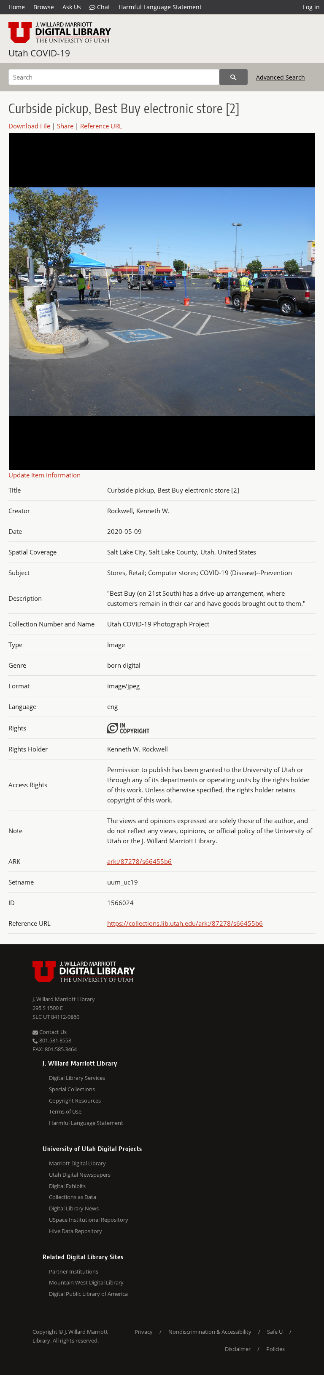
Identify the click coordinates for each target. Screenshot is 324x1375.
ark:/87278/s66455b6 (139, 861)
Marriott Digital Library (77, 1163)
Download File (29, 126)
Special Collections (72, 1089)
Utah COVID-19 (39, 53)
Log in (311, 7)
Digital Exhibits (67, 1186)
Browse (43, 7)
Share (65, 126)
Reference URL (101, 126)
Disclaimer (238, 1349)
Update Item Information (44, 475)
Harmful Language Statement (160, 7)
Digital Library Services (77, 1078)
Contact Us (52, 1032)
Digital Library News (74, 1208)
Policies (275, 1349)
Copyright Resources (75, 1100)
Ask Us (71, 7)
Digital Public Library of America (88, 1294)
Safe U (275, 1331)
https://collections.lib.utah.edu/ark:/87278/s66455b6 (185, 923)
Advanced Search (280, 77)
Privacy (144, 1331)
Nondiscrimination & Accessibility (209, 1331)
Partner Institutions (73, 1271)
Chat (102, 7)
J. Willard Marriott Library (63, 999)
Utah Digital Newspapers (80, 1174)
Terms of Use (65, 1111)
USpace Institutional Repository (88, 1219)
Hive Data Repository (75, 1231)
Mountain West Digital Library (86, 1282)
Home (16, 7)
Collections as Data (72, 1197)
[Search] (233, 77)
